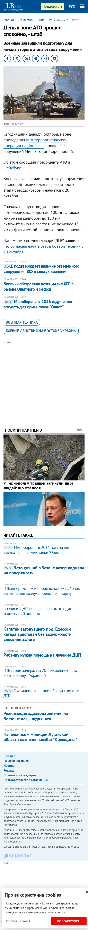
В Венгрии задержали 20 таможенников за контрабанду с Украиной (40, 673)
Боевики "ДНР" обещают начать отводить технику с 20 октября (38, 611)
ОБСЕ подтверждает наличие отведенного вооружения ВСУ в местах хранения (41, 268)
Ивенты (9, 765)
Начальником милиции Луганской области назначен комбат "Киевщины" (40, 736)
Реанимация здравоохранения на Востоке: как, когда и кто (35, 716)
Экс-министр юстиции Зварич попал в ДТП (41, 693)
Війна (41, 20)
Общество (25, 20)
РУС (72, 6)
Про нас (9, 756)
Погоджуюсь (68, 921)
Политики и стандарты (19, 775)
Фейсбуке (12, 168)
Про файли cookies (17, 921)
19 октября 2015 (59, 20)
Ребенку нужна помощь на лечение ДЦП (42, 655)
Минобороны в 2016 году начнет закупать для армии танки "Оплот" (37, 304)
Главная (9, 20)
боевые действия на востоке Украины (41, 330)
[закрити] (87, 892)
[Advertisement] (44, 379)
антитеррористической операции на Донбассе (35, 142)
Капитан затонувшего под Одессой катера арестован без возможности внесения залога (37, 634)
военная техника (22, 322)
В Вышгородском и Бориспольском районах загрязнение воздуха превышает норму (41, 591)
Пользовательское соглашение (25, 780)
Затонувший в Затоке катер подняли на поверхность (43, 570)
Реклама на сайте (16, 761)
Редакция (10, 770)
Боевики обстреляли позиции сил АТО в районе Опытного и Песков (38, 286)
